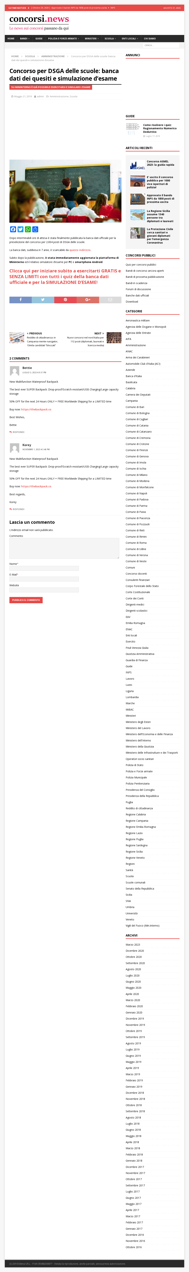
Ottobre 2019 (134, 1031)
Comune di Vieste (136, 561)
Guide (38, 38)
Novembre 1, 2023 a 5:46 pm (36, 449)
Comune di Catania (137, 425)
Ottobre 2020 (134, 957)
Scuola (109, 38)
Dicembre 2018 (135, 1092)
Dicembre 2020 (135, 950)
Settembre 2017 (135, 1185)
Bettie (27, 368)
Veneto (130, 919)
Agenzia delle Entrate (138, 333)
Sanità (129, 870)
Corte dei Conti (135, 598)
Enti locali (129, 38)
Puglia (129, 802)
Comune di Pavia (136, 512)
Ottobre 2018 (134, 1105)
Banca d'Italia (134, 376)
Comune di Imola (136, 462)
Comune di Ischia (136, 468)
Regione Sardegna (136, 845)
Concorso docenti (136, 573)
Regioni (130, 864)
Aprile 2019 (132, 1068)
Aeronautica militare (138, 320)
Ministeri (91, 38)
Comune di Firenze (137, 450)
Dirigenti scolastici (136, 610)
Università (132, 913)
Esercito (130, 641)
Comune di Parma (136, 505)
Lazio (129, 684)
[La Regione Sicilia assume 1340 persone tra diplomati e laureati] (137, 214)
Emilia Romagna (135, 623)
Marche (130, 703)
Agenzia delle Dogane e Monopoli (146, 326)
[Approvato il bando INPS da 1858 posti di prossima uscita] (137, 199)
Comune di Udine (136, 549)
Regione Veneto (135, 857)
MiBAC (130, 709)
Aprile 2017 (132, 1210)
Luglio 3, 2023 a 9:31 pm (34, 372)
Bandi (23, 38)
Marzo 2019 (133, 1074)
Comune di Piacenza (138, 518)
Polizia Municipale (136, 777)
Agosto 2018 (133, 1117)
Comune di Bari (135, 407)
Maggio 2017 (133, 1204)
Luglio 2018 (133, 1123)
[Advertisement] (65, 129)
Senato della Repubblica (140, 888)
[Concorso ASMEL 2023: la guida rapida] (137, 165)
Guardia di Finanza (137, 660)
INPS (129, 672)
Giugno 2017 (133, 1198)
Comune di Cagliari (137, 419)
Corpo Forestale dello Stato (142, 586)
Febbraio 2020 (134, 1006)
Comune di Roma (136, 542)
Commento (16, 536)
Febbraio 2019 (134, 1080)
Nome (13, 564)
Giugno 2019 (133, 1055)
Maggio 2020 (133, 987)
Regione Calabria (136, 814)
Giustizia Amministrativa (140, 654)
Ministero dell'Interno (138, 740)
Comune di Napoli (136, 493)
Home (11, 38)
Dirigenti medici (135, 604)
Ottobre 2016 (134, 1247)
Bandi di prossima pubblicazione (145, 277)
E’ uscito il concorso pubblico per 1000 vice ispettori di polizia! (160, 182)
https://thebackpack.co (36, 409)
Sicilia (129, 894)
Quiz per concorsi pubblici (141, 264)
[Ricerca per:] (161, 45)
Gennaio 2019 (134, 1086)
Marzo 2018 (133, 1148)
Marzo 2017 (133, 1216)
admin (40, 96)
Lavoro (130, 678)
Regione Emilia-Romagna (141, 827)
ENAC (129, 629)
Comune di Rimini (136, 536)
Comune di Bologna (138, 413)
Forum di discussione (138, 289)
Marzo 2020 (133, 1000)
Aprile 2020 (132, 994)
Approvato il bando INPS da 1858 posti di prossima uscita (160, 198)
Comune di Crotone (137, 444)
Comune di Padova (137, 499)
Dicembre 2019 (135, 1018)
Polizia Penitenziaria (138, 783)
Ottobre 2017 (134, 1179)
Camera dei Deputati (138, 394)
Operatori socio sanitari (140, 759)
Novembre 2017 (135, 1173)
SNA (128, 901)
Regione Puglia (134, 839)
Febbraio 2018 (134, 1154)
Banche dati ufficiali (137, 295)
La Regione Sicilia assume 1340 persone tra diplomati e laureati (160, 216)
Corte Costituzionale (138, 592)
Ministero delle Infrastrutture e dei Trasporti (152, 752)
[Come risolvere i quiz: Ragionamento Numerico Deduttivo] (133, 128)
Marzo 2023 (133, 944)
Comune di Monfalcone (140, 487)
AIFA (128, 339)
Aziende (130, 370)
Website (14, 585)
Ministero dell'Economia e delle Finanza (149, 734)
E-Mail (13, 574)
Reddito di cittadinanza (139, 808)
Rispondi (18, 432)
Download (132, 301)
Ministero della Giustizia (140, 746)
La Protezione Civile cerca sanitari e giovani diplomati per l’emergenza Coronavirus (160, 235)
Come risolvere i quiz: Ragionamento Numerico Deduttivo (160, 128)
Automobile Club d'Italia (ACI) (143, 363)
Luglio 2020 (133, 975)
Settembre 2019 (135, 1037)
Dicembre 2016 (135, 1234)
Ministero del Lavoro (138, 728)
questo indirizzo (79, 250)
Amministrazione (59, 96)
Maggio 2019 (133, 1062)
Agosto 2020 (133, 969)
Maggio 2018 (133, 1136)
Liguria (130, 691)
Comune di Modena (137, 481)
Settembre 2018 (135, 1111)
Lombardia (132, 697)
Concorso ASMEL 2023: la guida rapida (160, 163)
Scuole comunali (135, 882)
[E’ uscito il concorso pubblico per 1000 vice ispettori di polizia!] (137, 181)
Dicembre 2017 (135, 1167)
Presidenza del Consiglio (140, 790)
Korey (27, 445)
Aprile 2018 (132, 1142)
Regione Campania (137, 820)
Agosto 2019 (133, 1043)
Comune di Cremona (138, 438)
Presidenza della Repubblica (142, 796)
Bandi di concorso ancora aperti (145, 270)
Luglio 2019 (133, 1049)
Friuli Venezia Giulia (137, 648)
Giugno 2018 (133, 1129)
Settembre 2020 (135, 963)
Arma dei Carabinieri (138, 357)
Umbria (130, 907)
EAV (128, 617)
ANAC (129, 351)
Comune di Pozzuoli (138, 524)
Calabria (130, 388)
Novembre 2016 (135, 1241)
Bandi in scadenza (136, 283)
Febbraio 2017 (134, 1222)
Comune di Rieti (135, 530)
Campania (132, 400)
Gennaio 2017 (134, 1228)
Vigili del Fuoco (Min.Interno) (142, 925)
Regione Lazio (134, 833)
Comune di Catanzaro (139, 431)
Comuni (130, 567)
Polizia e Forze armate (62, 38)
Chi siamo (150, 38)
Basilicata (131, 382)
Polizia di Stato (134, 765)
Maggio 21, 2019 (23, 96)
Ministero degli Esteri (138, 722)
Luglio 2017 (133, 1191)
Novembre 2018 (135, 1099)
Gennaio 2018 (134, 1160)
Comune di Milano (136, 475)
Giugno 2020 (133, 981)
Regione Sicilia (134, 851)
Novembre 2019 (135, 1025)
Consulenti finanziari (138, 580)
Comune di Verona (137, 555)
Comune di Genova (137, 456)
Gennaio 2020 (134, 1012)
